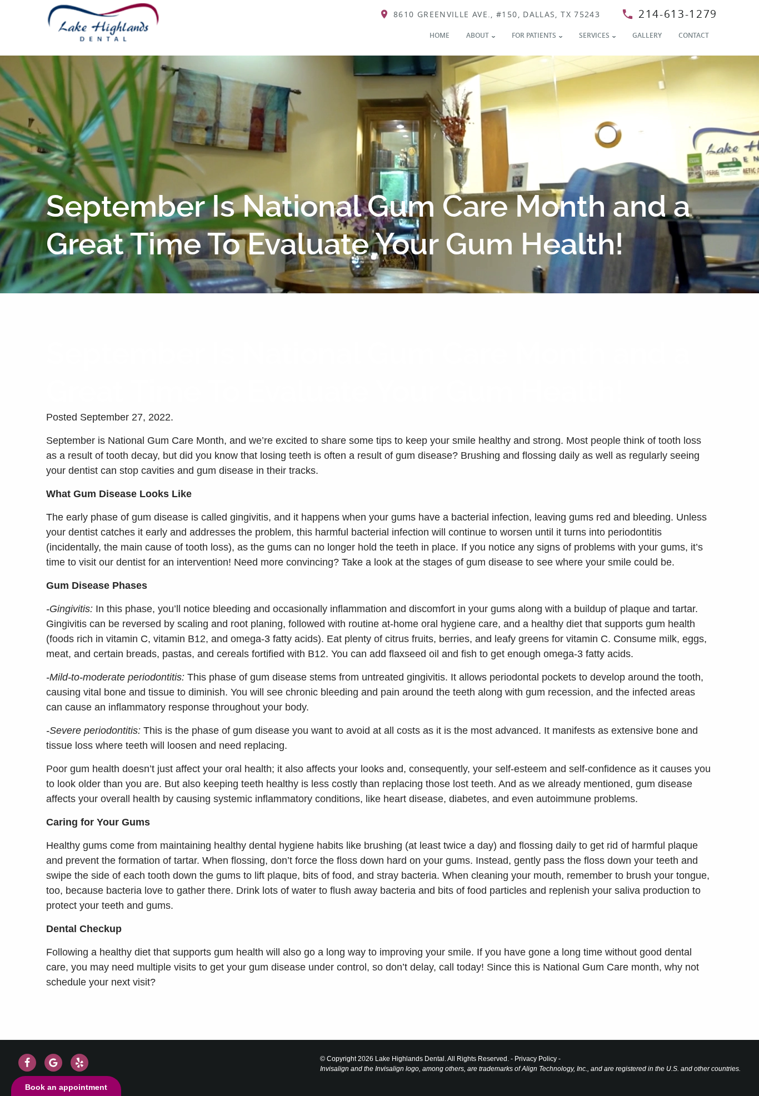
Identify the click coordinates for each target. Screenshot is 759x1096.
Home (440, 35)
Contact (693, 35)
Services (594, 35)
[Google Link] (53, 1063)
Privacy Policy (536, 1059)
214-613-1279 (677, 14)
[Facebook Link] (27, 1063)
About (477, 35)
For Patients (534, 35)
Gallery (647, 35)
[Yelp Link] (79, 1063)
